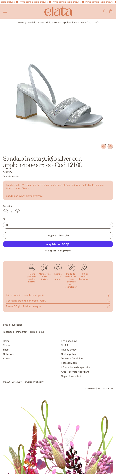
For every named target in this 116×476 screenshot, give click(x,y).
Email (42, 331)
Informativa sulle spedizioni (76, 367)
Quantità (7, 206)
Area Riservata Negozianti (75, 371)
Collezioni (8, 354)
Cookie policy (68, 354)
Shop (6, 349)
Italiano (106, 388)
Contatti (7, 345)
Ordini (64, 345)
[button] (105, 11)
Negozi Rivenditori (71, 376)
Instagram (21, 331)
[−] (5, 211)
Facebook (8, 331)
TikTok (33, 331)
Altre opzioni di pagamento (58, 250)
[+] (17, 211)
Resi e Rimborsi (69, 362)
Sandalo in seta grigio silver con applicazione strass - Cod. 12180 (62, 22)
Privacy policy (69, 349)
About (6, 358)
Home (21, 22)
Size (5, 219)
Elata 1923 (17, 381)
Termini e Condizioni (72, 358)
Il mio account (69, 340)
